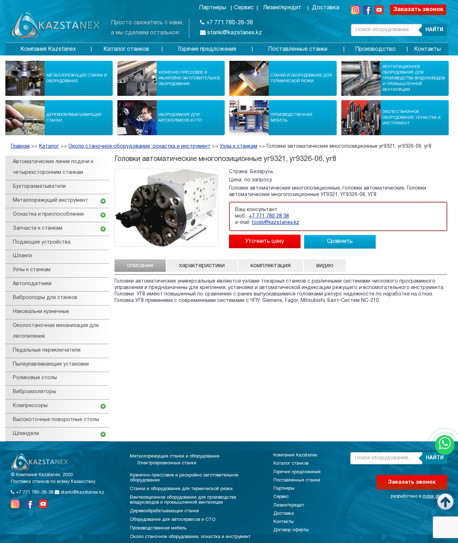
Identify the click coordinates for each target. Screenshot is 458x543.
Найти (434, 30)
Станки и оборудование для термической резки (301, 78)
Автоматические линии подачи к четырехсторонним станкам (53, 167)
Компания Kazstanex (48, 49)
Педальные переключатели (47, 350)
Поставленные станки (297, 49)
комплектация (270, 265)
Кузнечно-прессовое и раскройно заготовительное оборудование (189, 78)
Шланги (22, 256)
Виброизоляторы (34, 392)
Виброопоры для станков (45, 297)
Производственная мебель (291, 117)
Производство (375, 49)
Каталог (49, 146)
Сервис (244, 7)
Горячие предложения (207, 49)
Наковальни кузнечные (41, 311)
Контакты (427, 49)
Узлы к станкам (238, 146)
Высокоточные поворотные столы (56, 419)
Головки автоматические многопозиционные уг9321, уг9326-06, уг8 (349, 146)
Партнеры (212, 7)
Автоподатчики (32, 284)
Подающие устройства (41, 242)
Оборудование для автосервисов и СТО (180, 117)
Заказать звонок (418, 9)
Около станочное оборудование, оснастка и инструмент (411, 117)
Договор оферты (291, 530)
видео (324, 265)
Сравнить (340, 241)
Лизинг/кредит (282, 7)
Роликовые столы (35, 378)
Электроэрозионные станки (166, 463)
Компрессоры (30, 405)
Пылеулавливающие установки (51, 364)
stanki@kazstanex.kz (234, 32)
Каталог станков (126, 49)
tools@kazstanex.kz (275, 222)
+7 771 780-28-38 (229, 22)
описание (140, 265)
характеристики (202, 265)
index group (435, 496)
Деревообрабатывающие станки (74, 117)
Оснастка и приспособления (48, 214)
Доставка (325, 7)
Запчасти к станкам (37, 228)
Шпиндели (26, 433)
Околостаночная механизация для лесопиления (56, 331)
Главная (20, 146)
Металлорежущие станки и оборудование (77, 78)
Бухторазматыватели (39, 186)
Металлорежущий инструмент (50, 200)
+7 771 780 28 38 (269, 216)
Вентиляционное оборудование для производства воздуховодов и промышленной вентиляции (414, 78)
